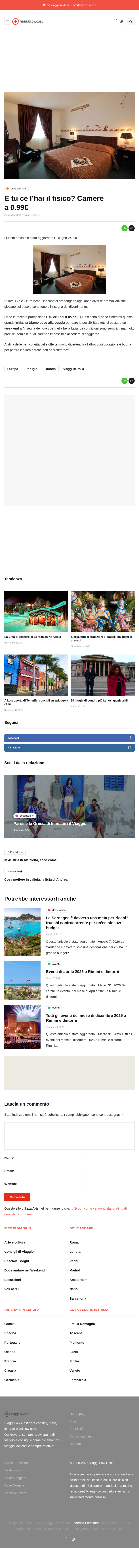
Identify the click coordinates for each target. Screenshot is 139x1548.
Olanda (9, 1352)
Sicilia (74, 1361)
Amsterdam (78, 1280)
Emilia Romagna (82, 1324)
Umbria (50, 369)
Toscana (76, 1333)
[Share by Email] (132, 228)
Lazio (74, 1352)
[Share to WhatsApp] (124, 228)
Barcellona (78, 1298)
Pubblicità (77, 1429)
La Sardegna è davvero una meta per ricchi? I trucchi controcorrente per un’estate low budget (88, 923)
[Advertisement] (69, 58)
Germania (11, 1380)
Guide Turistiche (16, 1463)
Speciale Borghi (16, 1261)
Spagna (10, 1333)
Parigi (74, 1261)
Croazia (10, 1370)
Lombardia (78, 1380)
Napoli (74, 1289)
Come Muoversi (15, 1493)
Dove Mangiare (15, 1478)
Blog (73, 1421)
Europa (12, 369)
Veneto (75, 1370)
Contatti (75, 1444)
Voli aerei (11, 1289)
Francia (10, 1361)
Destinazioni (13, 1470)
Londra (75, 1251)
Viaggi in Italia (73, 369)
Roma (74, 1242)
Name (9, 1158)
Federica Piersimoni (85, 1523)
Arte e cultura (14, 1242)
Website (10, 1184)
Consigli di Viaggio (19, 1251)
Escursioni (12, 1280)
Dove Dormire (14, 1485)
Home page (78, 1414)
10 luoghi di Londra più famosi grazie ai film (100, 700)
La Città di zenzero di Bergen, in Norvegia (32, 636)
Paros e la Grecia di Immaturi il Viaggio (49, 823)
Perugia (31, 369)
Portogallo (12, 1342)
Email (9, 1171)
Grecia (9, 1324)
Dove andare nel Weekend (24, 1270)
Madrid (75, 1270)
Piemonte (77, 1342)
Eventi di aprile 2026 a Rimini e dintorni (82, 971)
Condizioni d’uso (81, 1436)
